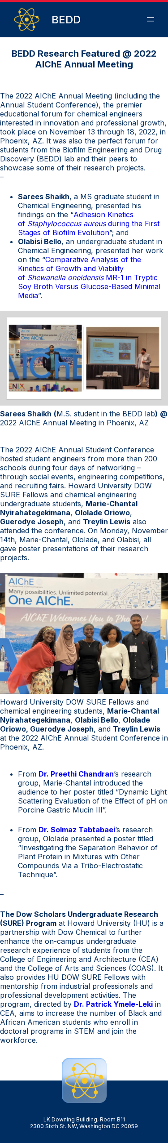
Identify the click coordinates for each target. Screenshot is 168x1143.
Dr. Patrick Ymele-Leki (113, 1004)
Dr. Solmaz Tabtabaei (77, 829)
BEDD (66, 19)
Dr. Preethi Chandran (76, 773)
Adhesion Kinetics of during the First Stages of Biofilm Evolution (88, 223)
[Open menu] (150, 19)
